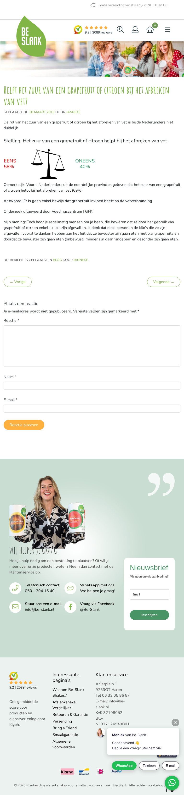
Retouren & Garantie (70, 714)
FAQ (34, 14)
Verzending (62, 721)
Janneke (73, 112)
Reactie (11, 320)
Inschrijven (149, 615)
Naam (10, 376)
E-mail (10, 399)
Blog (15, 14)
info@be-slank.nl (39, 609)
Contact (55, 14)
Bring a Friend (64, 728)
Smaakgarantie (65, 734)
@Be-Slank (90, 609)
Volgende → (163, 281)
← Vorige (18, 281)
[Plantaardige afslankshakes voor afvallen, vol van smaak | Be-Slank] (30, 36)
